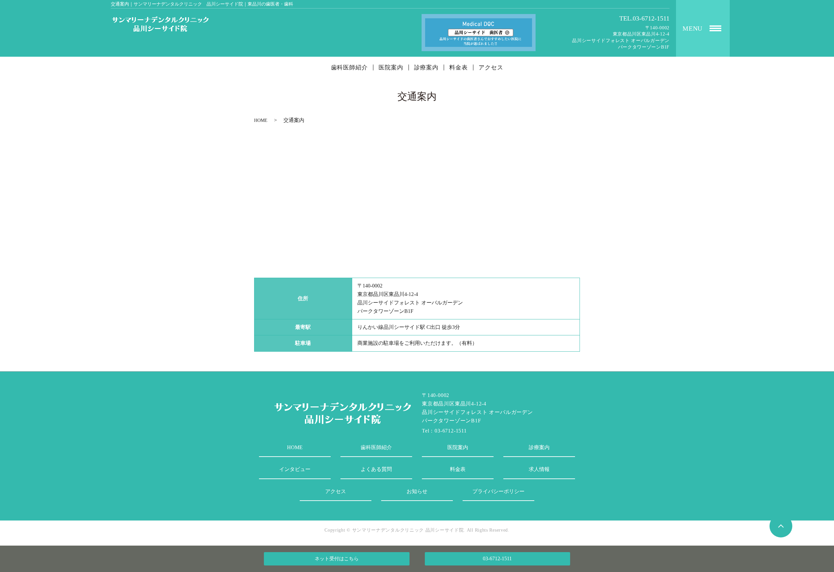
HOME (260, 120)
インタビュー (294, 469)
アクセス (491, 67)
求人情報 (539, 469)
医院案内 (391, 67)
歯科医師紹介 (349, 67)
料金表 (458, 67)
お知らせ (417, 491)
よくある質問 (376, 469)
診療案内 (426, 67)
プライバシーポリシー (498, 491)
